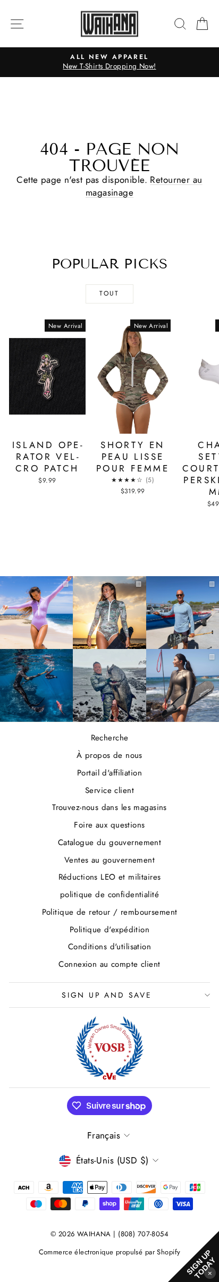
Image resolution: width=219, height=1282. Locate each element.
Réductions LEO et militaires (109, 877)
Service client (109, 790)
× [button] (210, 1273)
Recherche (110, 738)
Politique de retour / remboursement (110, 912)
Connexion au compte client (109, 964)
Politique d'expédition (109, 929)
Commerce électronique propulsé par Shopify (110, 1252)
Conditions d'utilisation (109, 946)
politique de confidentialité (109, 894)
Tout (109, 293)
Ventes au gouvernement (109, 860)
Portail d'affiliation (109, 773)
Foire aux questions (109, 825)
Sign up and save (107, 995)
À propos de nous (109, 755)
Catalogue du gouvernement (110, 842)
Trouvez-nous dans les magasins (109, 807)
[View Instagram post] (36, 685)
